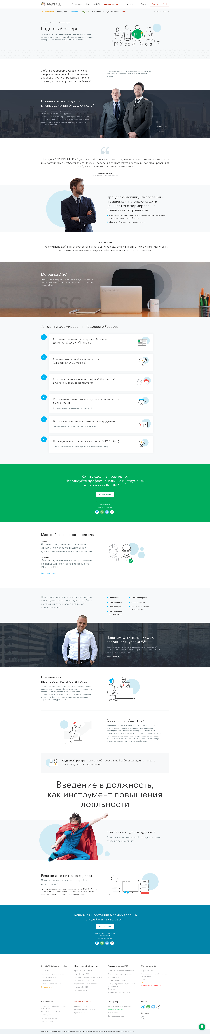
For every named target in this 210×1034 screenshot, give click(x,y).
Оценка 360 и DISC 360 (82, 987)
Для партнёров (112, 11)
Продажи (111, 989)
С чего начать (48, 11)
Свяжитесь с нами (48, 573)
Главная (44, 23)
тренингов (139, 728)
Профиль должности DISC (84, 971)
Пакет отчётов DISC (48, 977)
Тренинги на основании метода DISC (88, 977)
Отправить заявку (105, 494)
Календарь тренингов (116, 1016)
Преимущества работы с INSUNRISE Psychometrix (54, 1007)
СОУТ (133, 1031)
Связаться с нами (47, 1021)
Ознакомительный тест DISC (151, 986)
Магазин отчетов (111, 4)
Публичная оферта (81, 1013)
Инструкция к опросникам (50, 1011)
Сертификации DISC (81, 974)
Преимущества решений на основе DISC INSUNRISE (154, 975)
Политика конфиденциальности (95, 1031)
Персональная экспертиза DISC (119, 992)
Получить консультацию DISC (85, 1009)
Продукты (85, 11)
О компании (77, 4)
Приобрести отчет (81, 1006)
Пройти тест (159, 4)
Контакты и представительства (52, 974)
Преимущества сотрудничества (119, 1006)
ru (127, 4)
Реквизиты (125, 1031)
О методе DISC (46, 1015)
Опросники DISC (147, 971)
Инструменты (62, 11)
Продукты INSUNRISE (115, 1009)
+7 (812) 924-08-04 (161, 12)
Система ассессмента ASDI (51, 984)
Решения (74, 11)
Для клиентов (98, 11)
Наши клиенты (113, 656)
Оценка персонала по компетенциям (121, 971)
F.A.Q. (143, 979)
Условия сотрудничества (50, 1018)
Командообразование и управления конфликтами (121, 985)
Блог (124, 11)
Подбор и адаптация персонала (120, 974)
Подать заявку (113, 1013)
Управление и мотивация (117, 980)
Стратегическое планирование (85, 984)
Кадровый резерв (114, 977)
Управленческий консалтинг (84, 980)
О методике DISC (92, 4)
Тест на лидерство (81, 990)
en (131, 4)
